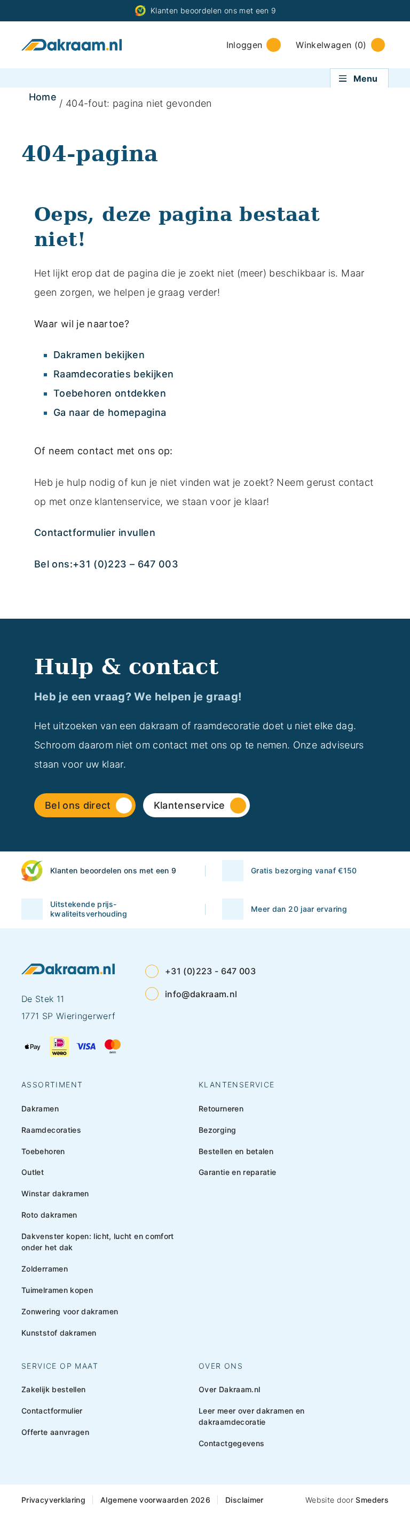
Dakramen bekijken (99, 354)
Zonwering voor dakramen (69, 1311)
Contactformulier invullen (94, 532)
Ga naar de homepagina (110, 412)
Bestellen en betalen (236, 1151)
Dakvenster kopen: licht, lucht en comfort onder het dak (97, 1242)
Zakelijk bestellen (53, 1389)
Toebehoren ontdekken (109, 393)
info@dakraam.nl (201, 994)
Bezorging (217, 1129)
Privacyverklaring (53, 1499)
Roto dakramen (49, 1214)
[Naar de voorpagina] (71, 45)
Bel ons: (53, 564)
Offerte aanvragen (55, 1432)
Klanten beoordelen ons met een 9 (214, 10)
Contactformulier (52, 1410)
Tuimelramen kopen (57, 1290)
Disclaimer (244, 1499)
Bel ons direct (78, 805)
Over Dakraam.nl (229, 1389)
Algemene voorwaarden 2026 (155, 1499)
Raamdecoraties (51, 1129)
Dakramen (40, 1108)
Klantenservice (189, 805)
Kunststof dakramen (58, 1332)
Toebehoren (43, 1151)
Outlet (32, 1172)
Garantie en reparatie (238, 1172)
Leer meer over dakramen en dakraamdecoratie (251, 1416)
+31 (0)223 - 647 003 (210, 971)
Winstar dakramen (55, 1193)
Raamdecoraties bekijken (113, 374)
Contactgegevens (231, 1443)
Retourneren (221, 1108)
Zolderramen (44, 1268)
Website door (347, 1499)
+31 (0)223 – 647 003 (125, 564)
